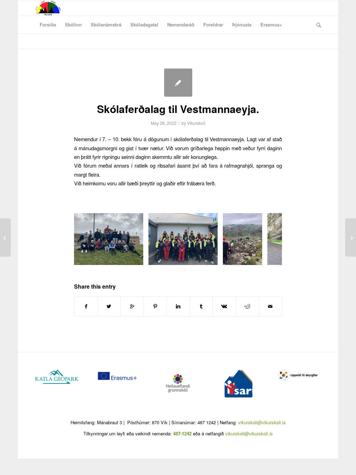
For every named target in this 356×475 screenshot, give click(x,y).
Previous (89, 239)
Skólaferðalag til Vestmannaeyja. (178, 108)
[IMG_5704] (210, 257)
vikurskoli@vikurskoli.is (262, 422)
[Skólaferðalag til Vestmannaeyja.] (178, 83)
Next (266, 239)
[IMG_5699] (135, 257)
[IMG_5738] (254, 257)
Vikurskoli (196, 123)
